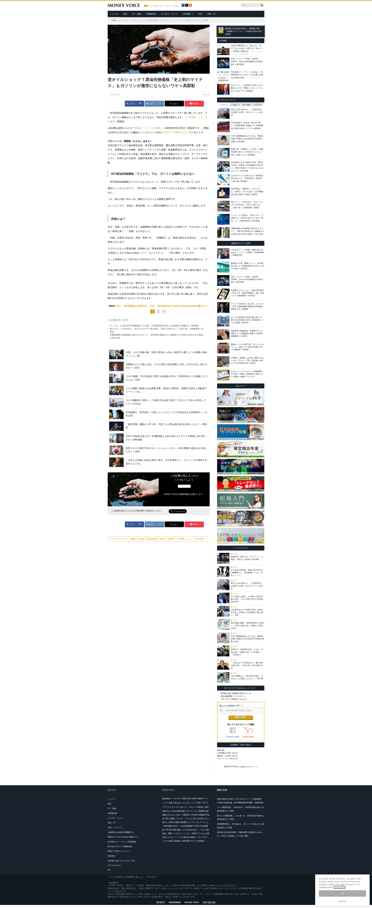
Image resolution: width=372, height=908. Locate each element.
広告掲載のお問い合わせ (227, 753)
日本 (195, 819)
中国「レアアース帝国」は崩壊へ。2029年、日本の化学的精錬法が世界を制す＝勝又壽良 (247, 62)
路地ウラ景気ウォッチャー (119, 851)
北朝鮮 (172, 819)
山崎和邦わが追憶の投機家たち (121, 832)
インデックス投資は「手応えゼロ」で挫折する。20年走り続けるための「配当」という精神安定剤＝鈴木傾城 (247, 218)
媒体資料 (221, 750)
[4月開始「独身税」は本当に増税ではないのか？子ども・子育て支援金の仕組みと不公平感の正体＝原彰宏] (223, 361)
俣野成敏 (176, 830)
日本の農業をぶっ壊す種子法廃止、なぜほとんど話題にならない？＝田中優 (247, 677)
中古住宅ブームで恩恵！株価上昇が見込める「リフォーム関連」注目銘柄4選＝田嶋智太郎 (247, 252)
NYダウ (194, 841)
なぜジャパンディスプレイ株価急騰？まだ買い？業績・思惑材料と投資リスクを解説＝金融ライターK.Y (247, 374)
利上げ (169, 811)
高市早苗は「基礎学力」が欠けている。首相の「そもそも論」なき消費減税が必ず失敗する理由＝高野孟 (247, 192)
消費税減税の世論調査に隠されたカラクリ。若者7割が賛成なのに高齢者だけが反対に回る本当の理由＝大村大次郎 (247, 231)
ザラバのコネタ (114, 865)
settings (342, 901)
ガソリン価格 (129, 539)
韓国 (184, 798)
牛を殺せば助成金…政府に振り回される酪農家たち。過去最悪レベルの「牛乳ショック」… (247, 572)
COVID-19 (197, 826)
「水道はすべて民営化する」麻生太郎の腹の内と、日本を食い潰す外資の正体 (247, 665)
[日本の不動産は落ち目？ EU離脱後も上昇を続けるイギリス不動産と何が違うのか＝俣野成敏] (116, 438)
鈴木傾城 (176, 811)
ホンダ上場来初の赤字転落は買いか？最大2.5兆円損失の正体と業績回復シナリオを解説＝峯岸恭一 (247, 320)
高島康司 (183, 822)
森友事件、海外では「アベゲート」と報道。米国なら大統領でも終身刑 (247, 558)
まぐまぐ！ (153, 877)
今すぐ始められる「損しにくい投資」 (164, 6)
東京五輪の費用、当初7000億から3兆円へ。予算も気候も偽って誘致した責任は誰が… (247, 625)
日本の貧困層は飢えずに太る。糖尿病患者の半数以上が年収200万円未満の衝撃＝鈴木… (247, 638)
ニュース (114, 14)
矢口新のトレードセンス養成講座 (122, 842)
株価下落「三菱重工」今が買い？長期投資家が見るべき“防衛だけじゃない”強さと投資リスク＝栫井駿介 (247, 152)
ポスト (175, 104)
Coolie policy (339, 887)
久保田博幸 (185, 841)
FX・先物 (136, 14)
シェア (131, 103)
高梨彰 (171, 539)
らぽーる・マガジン (187, 807)
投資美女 (111, 856)
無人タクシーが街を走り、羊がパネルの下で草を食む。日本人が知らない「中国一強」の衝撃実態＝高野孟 (247, 205)
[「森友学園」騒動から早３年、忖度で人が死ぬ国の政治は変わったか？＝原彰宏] (116, 426)
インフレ (192, 822)
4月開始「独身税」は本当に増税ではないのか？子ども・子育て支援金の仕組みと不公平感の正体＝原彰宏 (247, 360)
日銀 (184, 837)
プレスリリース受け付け (227, 759)
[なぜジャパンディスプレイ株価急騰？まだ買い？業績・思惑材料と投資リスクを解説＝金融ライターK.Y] (223, 375)
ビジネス (258, 104)
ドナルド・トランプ (183, 819)
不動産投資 (151, 14)
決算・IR (211, 14)
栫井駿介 (201, 841)
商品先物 (151, 539)
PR (109, 870)
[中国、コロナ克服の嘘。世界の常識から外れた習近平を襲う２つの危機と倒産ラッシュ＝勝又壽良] (116, 354)
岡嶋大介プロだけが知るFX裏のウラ (123, 837)
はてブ (151, 103)
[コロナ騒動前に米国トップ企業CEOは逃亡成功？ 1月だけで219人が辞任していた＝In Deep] (116, 402)
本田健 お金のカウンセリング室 (121, 861)
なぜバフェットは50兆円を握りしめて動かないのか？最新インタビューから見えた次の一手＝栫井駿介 (247, 88)
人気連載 (186, 14)
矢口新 (200, 819)
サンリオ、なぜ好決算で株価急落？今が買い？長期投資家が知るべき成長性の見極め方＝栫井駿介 (154, 326)
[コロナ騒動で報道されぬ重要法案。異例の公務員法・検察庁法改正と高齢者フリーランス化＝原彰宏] (116, 390)
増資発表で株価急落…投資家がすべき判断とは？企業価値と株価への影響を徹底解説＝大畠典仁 (247, 333)
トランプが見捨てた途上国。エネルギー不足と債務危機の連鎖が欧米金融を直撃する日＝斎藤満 (247, 306)
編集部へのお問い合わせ (227, 756)
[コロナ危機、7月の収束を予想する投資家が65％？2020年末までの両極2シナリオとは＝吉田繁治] (116, 378)
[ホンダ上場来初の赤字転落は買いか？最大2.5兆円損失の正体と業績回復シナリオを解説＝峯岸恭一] (223, 321)
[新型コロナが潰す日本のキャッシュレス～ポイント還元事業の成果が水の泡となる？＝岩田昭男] (116, 450)
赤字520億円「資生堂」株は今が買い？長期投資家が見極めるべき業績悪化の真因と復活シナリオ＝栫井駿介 (247, 125)
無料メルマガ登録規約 (227, 705)
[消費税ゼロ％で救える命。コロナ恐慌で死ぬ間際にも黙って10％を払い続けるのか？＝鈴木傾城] (116, 366)
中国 (189, 798)
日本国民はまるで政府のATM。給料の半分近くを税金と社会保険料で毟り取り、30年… (247, 612)
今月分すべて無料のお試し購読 (177, 132)
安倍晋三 (200, 807)
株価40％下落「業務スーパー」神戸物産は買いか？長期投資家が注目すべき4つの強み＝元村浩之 (247, 266)
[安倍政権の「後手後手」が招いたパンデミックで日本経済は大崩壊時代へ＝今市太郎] (116, 414)
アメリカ (113, 539)
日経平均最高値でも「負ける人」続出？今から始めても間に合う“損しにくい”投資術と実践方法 (247, 48)
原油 (141, 539)
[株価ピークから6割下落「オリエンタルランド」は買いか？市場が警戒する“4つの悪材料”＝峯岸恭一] (223, 348)
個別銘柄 (166, 798)
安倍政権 (176, 841)
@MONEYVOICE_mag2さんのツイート (241, 767)
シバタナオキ (176, 798)
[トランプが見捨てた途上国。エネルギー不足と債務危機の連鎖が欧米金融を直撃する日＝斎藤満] (223, 307)
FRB (167, 819)
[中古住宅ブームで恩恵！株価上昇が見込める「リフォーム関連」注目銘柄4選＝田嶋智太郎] (223, 253)
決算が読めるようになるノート (182, 803)
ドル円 (184, 830)
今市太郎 (168, 830)
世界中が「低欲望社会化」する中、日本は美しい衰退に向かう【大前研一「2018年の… (247, 652)
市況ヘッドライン (115, 827)
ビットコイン (185, 833)
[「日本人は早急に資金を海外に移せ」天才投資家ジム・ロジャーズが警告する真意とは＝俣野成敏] (116, 462)
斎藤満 (201, 811)
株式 (125, 14)
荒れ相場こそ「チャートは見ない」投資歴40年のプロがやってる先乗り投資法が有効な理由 (247, 75)
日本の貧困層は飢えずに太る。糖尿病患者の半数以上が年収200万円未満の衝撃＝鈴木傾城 (247, 139)
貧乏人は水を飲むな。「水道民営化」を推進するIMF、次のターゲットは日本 (247, 112)
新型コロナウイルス (189, 811)
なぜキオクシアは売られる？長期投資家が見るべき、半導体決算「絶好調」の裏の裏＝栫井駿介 (247, 178)
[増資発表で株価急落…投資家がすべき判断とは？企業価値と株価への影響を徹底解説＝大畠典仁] (223, 334)
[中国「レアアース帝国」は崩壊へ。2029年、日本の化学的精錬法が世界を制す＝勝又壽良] (223, 280)
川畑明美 (185, 815)
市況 (200, 14)
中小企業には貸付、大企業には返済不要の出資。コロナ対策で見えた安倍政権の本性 (247, 599)
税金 (162, 539)
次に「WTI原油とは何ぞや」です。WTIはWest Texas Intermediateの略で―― (162, 305)
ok (342, 893)
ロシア (199, 822)
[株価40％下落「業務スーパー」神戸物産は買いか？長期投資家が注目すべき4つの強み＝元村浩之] (223, 267)
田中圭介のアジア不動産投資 (120, 846)
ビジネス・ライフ (169, 14)
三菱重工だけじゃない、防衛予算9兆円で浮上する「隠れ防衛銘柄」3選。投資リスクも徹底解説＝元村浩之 (247, 293)
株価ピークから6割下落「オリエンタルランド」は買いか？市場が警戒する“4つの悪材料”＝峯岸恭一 (247, 347)
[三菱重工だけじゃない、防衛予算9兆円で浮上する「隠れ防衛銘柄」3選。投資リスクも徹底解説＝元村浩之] (223, 294)
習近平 (194, 833)
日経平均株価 (196, 798)
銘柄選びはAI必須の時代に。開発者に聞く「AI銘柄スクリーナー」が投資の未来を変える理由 (244, 31)
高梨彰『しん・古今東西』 (148, 128)
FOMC (198, 803)
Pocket (195, 103)
